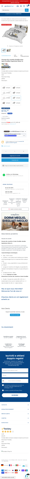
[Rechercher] (27, 10)
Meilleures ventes (10, 18)
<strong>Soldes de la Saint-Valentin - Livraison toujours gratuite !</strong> (15, 2)
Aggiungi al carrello (15, 155)
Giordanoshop (6, 55)
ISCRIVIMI (15, 395)
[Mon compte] (21, 6)
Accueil (3, 18)
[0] (27, 6)
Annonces (18, 18)
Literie (23, 18)
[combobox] (5, 381)
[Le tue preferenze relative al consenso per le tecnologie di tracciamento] (27, 476)
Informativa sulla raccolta (8, 477)
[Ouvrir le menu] (2, 6)
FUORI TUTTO (4, 20)
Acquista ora (15, 160)
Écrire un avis (15, 315)
